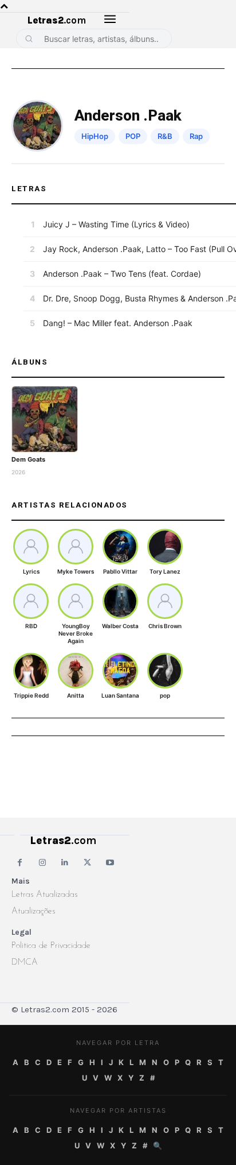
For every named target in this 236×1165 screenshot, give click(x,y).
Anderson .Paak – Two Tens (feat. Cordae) (122, 273)
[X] (87, 862)
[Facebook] (19, 862)
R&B (165, 136)
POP (132, 136)
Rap (196, 136)
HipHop (94, 136)
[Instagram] (42, 862)
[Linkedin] (65, 862)
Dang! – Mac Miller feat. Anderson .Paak (117, 323)
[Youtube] (110, 862)
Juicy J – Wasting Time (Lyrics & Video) (116, 224)
